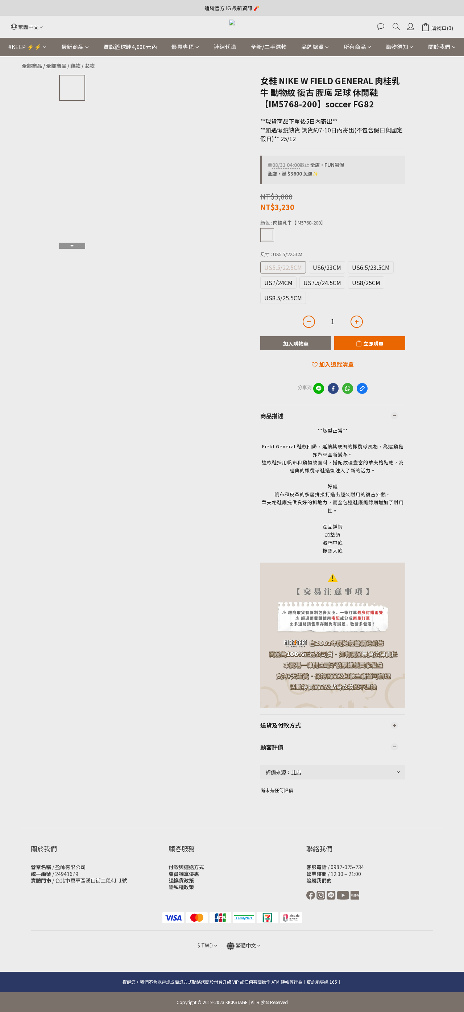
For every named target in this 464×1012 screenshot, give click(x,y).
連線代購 (225, 46)
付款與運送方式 (186, 867)
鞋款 (75, 65)
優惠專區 (182, 46)
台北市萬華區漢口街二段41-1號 (91, 880)
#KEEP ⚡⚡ (24, 46)
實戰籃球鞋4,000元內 (130, 46)
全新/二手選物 (269, 46)
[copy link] (362, 388)
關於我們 (439, 46)
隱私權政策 (181, 886)
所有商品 (355, 46)
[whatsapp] (347, 388)
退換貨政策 (181, 880)
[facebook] (333, 388)
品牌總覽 (312, 46)
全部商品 (32, 65)
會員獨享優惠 (184, 873)
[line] (318, 388)
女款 (89, 65)
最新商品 (72, 46)
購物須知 (397, 46)
